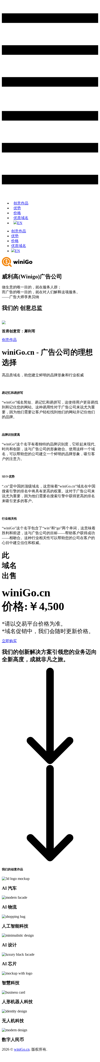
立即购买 (9, 641)
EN (19, 223)
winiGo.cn (22, 1049)
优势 (17, 208)
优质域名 (20, 218)
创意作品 (20, 203)
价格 (17, 213)
